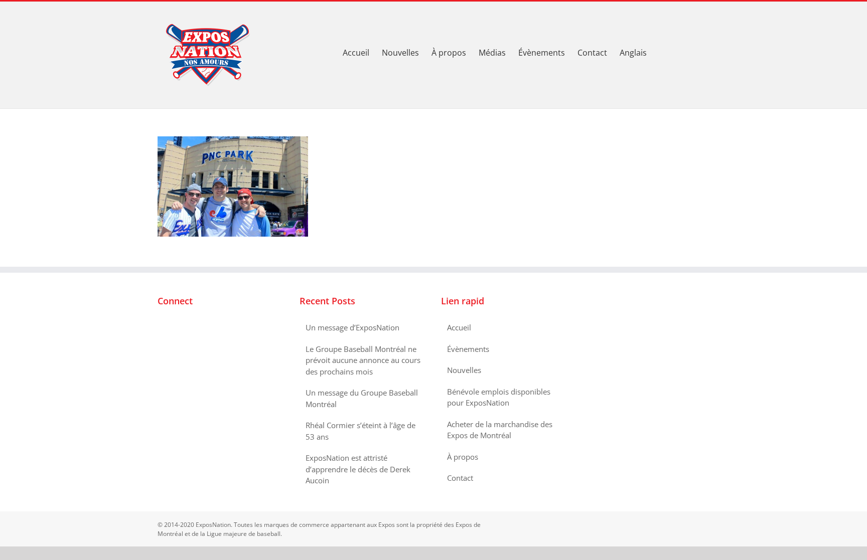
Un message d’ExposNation (352, 327)
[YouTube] (188, 328)
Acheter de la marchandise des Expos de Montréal (499, 430)
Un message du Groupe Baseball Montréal (362, 398)
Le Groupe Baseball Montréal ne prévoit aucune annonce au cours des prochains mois (363, 360)
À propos (462, 457)
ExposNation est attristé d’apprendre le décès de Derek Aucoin (358, 469)
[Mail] (201, 328)
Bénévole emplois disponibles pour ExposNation (498, 397)
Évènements (468, 349)
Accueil (459, 327)
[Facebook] (161, 328)
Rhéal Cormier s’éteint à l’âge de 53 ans (360, 431)
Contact (460, 478)
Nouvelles (464, 370)
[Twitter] (174, 328)
